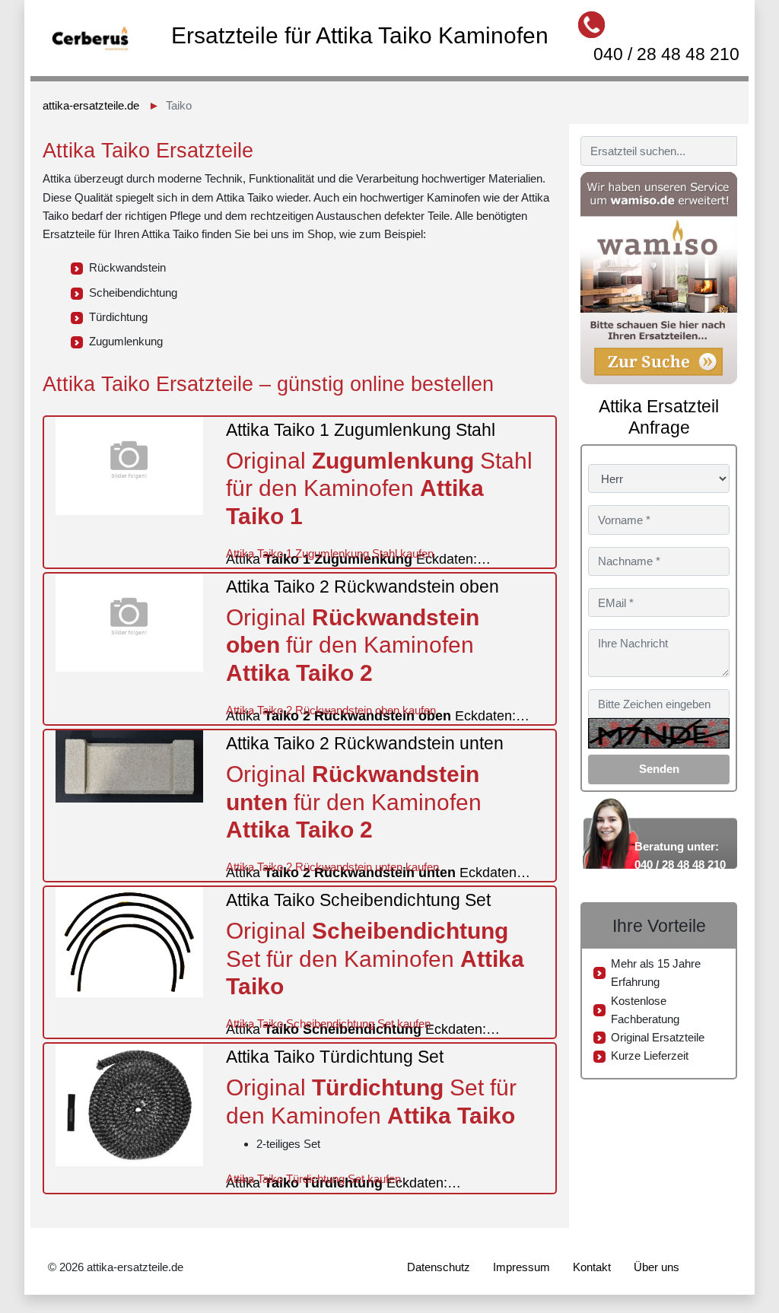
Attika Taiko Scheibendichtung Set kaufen (328, 1023)
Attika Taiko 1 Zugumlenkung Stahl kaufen (330, 553)
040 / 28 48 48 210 (666, 54)
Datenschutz (438, 1267)
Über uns (656, 1267)
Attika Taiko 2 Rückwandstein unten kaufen (332, 866)
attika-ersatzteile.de (91, 105)
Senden (659, 768)
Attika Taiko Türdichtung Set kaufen (313, 1178)
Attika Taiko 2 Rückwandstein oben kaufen (331, 710)
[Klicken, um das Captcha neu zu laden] (659, 733)
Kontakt (592, 1267)
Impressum (521, 1267)
